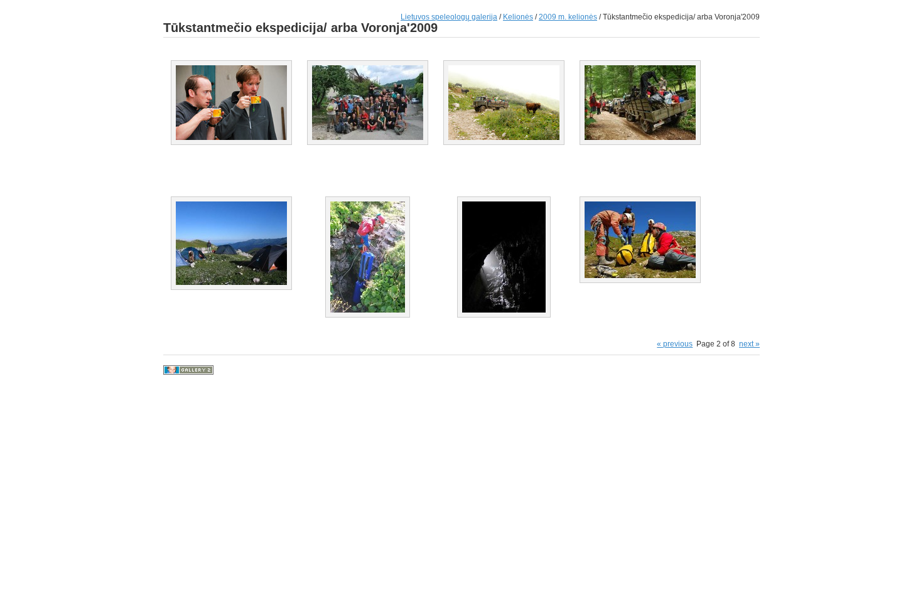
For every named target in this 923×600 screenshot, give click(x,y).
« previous (675, 344)
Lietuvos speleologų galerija (449, 17)
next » (749, 344)
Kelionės (518, 17)
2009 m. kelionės (568, 17)
